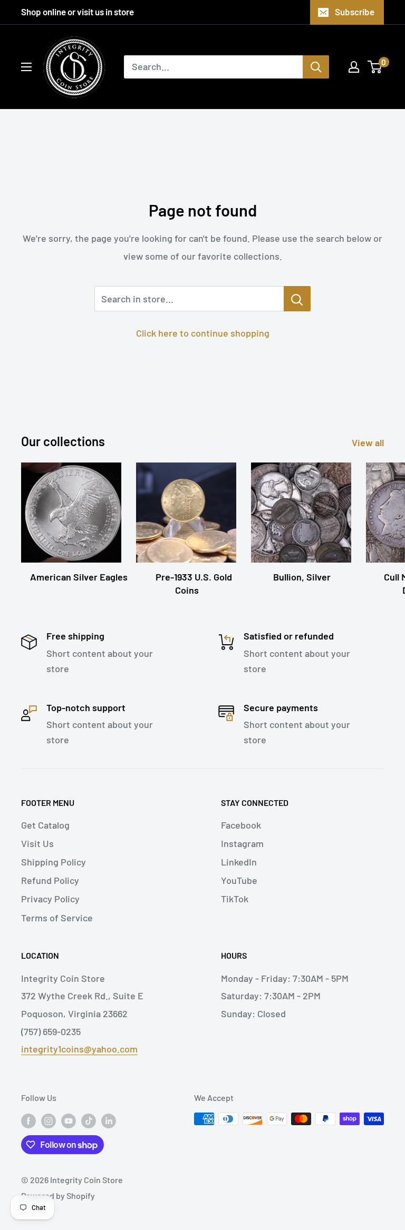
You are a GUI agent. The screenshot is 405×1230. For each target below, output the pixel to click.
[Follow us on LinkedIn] (108, 1121)
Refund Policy (50, 880)
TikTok (234, 898)
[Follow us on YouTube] (68, 1121)
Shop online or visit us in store (77, 11)
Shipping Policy (53, 862)
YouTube (239, 880)
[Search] (316, 66)
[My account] (354, 67)
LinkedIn (239, 862)
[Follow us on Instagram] (48, 1121)
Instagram (242, 843)
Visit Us (37, 843)
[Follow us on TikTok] (88, 1121)
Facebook (241, 825)
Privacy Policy (50, 898)
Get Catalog (45, 825)
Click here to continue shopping (202, 333)
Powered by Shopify (58, 1195)
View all (369, 442)
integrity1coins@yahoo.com (79, 1049)
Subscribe (354, 11)
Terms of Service (57, 917)
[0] (375, 67)
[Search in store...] (297, 298)
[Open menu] (26, 67)
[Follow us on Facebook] (28, 1121)
